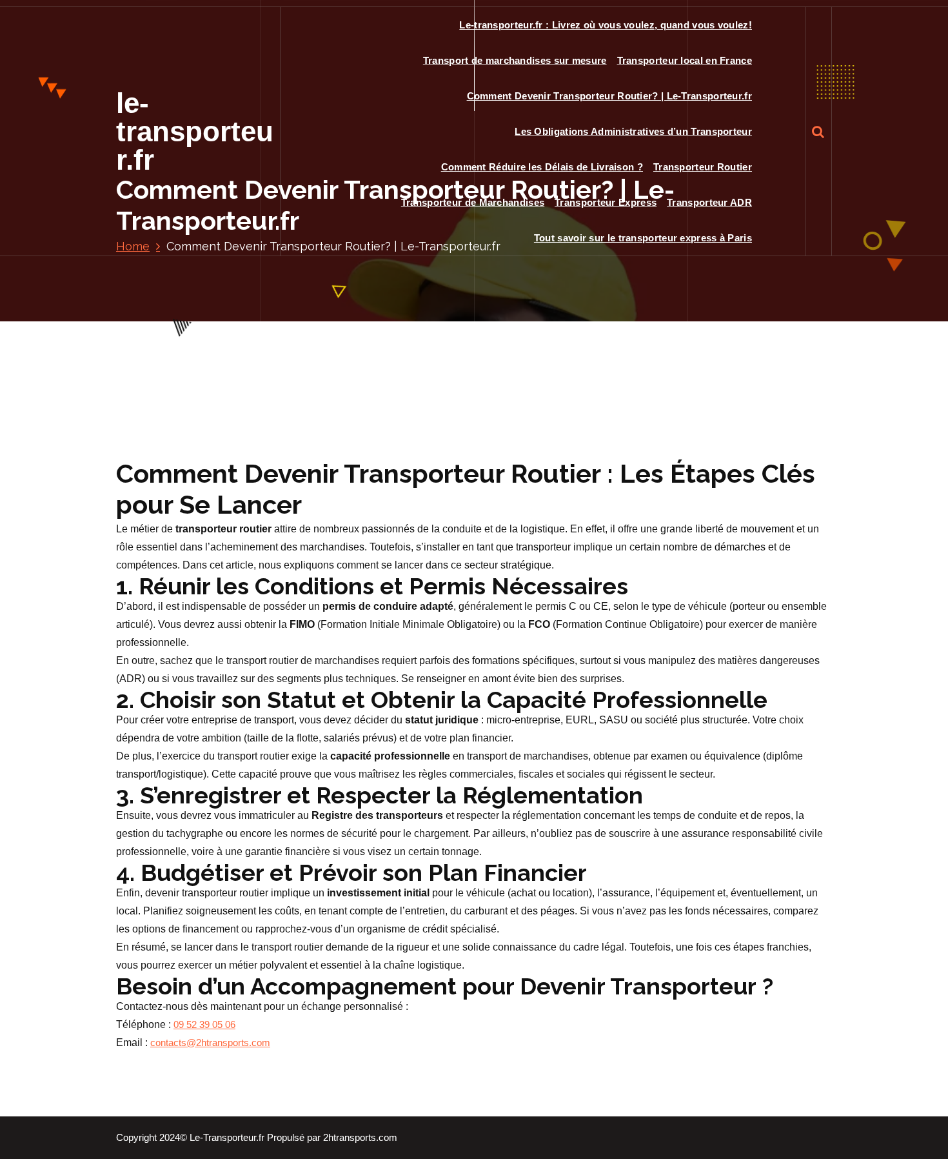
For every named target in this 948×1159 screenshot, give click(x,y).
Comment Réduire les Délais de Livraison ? (542, 166)
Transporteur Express (606, 202)
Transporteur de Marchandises (472, 202)
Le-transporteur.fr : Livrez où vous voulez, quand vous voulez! (605, 24)
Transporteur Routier (702, 166)
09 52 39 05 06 (204, 1025)
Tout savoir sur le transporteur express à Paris (643, 237)
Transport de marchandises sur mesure (515, 60)
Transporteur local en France (684, 60)
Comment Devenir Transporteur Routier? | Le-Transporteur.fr (609, 95)
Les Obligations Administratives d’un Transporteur (633, 131)
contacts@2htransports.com (210, 1043)
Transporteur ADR (709, 202)
